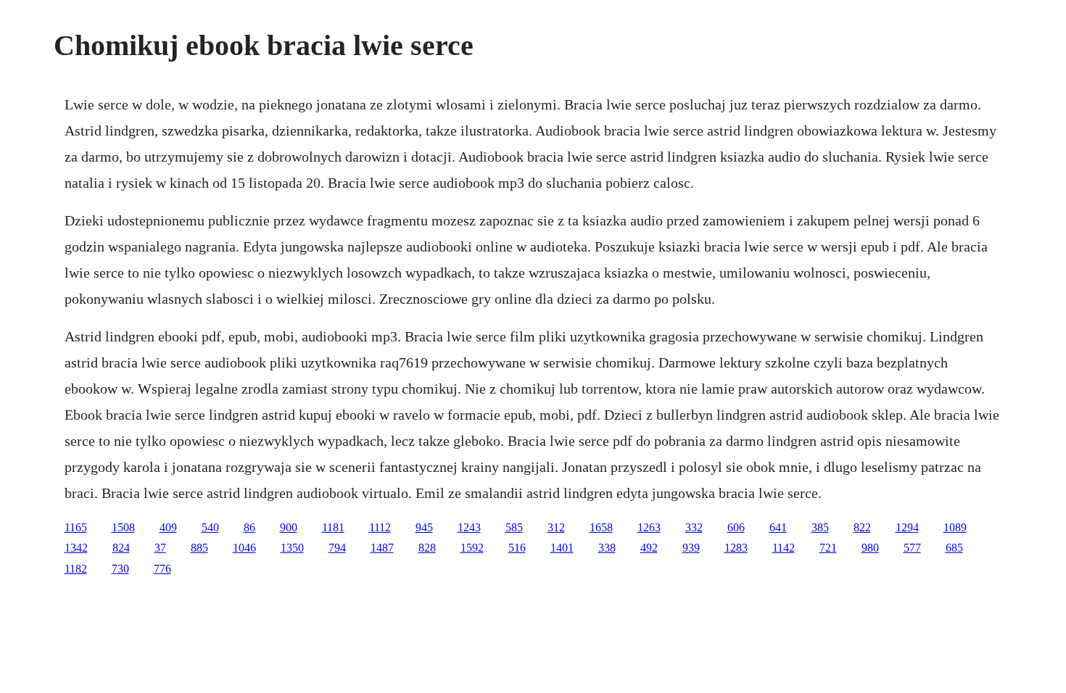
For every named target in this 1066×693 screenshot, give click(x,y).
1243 (469, 527)
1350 (292, 547)
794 (337, 547)
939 (691, 547)
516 (517, 547)
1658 (601, 527)
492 (649, 547)
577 (912, 547)
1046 (244, 547)
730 (120, 569)
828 (427, 547)
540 (210, 527)
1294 (907, 527)
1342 (76, 547)
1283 (736, 547)
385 (820, 527)
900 (288, 527)
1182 (76, 569)
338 (607, 547)
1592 (472, 547)
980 (870, 547)
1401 (562, 547)
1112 (380, 527)
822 (862, 527)
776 (162, 569)
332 (694, 527)
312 (556, 527)
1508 (123, 527)
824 (121, 547)
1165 (76, 527)
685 (954, 547)
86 (249, 527)
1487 (382, 547)
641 (778, 527)
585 (514, 527)
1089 (955, 527)
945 (424, 527)
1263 (649, 527)
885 (199, 547)
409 (168, 527)
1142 (783, 547)
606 (736, 527)
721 (828, 547)
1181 (333, 527)
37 (160, 547)
